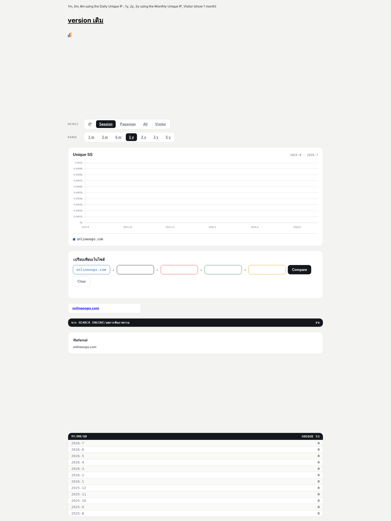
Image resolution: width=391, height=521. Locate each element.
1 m (91, 137)
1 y (131, 137)
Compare (299, 270)
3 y (155, 137)
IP (90, 124)
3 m (105, 137)
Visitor (160, 124)
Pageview (128, 124)
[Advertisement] (195, 77)
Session (106, 124)
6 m (118, 137)
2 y (143, 137)
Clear (81, 281)
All (145, 124)
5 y (168, 137)
